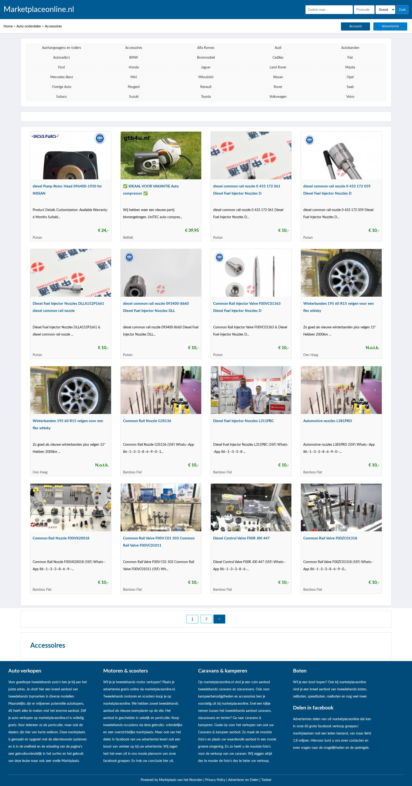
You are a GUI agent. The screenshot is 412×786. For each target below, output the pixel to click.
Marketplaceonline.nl (39, 9)
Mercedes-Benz (61, 77)
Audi (278, 48)
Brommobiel (206, 57)
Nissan (278, 77)
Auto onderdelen (28, 26)
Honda (134, 67)
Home (8, 26)
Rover (278, 87)
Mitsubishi (205, 77)
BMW (133, 57)
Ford (61, 67)
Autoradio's (61, 57)
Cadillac (278, 57)
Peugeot (134, 87)
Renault (205, 87)
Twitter (266, 780)
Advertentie (390, 26)
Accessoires (53, 26)
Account (355, 26)
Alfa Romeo (205, 48)
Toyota (206, 96)
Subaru (61, 96)
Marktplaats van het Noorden (181, 780)
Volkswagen (278, 96)
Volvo (350, 96)
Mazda (350, 67)
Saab (350, 87)
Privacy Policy (215, 780)
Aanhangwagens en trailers (61, 48)
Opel (350, 77)
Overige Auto (61, 87)
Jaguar (206, 67)
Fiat (350, 57)
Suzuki (134, 96)
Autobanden (350, 48)
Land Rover (278, 67)
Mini (133, 77)
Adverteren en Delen (243, 780)
